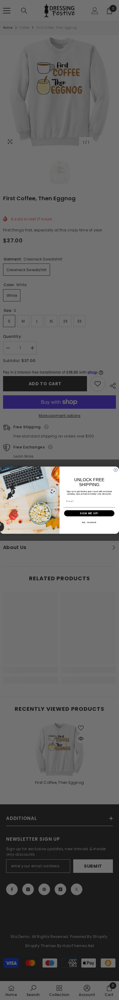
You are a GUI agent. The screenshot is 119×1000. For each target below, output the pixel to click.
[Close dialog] (115, 470)
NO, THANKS (89, 522)
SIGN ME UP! (89, 513)
